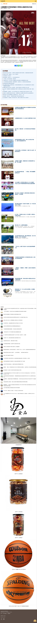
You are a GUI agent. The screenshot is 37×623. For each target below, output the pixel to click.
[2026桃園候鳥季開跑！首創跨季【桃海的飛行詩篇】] (2, 344)
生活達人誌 (6, 611)
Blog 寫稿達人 (5, 613)
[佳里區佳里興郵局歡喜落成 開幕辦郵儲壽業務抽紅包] (2, 327)
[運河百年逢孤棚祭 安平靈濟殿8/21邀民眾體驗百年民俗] (2, 315)
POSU (4, 617)
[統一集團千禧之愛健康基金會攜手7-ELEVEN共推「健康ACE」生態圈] (2, 335)
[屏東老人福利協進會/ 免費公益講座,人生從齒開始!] (2, 347)
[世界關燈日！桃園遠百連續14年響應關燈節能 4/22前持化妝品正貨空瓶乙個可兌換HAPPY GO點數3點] (2, 379)
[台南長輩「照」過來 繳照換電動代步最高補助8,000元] (2, 338)
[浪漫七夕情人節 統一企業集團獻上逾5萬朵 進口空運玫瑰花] (2, 321)
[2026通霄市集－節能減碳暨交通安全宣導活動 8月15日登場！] (2, 324)
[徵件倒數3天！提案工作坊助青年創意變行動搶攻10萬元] (2, 371)
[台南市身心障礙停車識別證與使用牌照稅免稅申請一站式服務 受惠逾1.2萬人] (2, 318)
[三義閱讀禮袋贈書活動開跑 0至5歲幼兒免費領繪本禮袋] (2, 330)
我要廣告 (9, 613)
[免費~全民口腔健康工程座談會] (2, 356)
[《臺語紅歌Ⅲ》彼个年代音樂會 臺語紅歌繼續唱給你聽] (2, 332)
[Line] (3, 619)
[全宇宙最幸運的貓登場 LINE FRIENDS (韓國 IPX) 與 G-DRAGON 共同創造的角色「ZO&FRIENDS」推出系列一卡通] (2, 374)
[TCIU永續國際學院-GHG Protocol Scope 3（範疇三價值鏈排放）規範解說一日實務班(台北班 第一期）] (2, 394)
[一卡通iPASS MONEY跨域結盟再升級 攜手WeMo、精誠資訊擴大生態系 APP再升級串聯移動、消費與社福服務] (2, 309)
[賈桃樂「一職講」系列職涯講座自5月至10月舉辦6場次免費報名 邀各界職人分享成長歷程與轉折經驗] (2, 368)
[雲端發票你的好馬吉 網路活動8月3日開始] (2, 341)
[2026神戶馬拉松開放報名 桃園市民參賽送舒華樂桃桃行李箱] (2, 365)
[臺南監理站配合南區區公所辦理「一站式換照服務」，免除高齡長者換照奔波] (2, 353)
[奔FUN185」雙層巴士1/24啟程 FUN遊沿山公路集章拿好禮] (2, 391)
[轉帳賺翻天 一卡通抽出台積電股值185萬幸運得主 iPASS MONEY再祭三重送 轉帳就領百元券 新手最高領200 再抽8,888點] (2, 385)
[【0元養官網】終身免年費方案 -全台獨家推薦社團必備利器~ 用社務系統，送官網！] (2, 359)
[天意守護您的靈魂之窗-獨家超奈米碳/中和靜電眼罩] (2, 388)
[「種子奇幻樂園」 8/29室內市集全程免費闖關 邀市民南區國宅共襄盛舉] (2, 312)
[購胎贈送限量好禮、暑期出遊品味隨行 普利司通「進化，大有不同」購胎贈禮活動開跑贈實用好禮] (2, 350)
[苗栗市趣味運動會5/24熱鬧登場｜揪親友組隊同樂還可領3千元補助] (2, 362)
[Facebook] (1, 619)
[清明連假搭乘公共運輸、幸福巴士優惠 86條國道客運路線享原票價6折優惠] (2, 382)
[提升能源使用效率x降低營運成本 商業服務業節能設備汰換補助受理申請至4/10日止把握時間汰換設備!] (2, 376)
